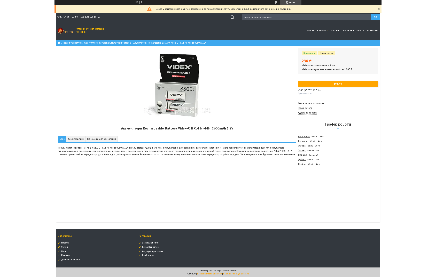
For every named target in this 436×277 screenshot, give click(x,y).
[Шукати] (375, 17)
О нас (64, 251)
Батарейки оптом (150, 247)
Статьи (64, 247)
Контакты (65, 255)
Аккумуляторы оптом (152, 251)
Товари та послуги (72, 42)
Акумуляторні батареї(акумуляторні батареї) (107, 42)
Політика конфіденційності (236, 274)
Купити (338, 84)
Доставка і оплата (353, 30)
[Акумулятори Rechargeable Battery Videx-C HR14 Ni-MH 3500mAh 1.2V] (310, 184)
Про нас (335, 30)
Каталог (321, 30)
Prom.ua (234, 271)
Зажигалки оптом (150, 242)
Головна (309, 30)
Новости (65, 242)
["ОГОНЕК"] (65, 30)
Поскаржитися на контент (209, 274)
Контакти (372, 30)
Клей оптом (148, 255)
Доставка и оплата (70, 259)
